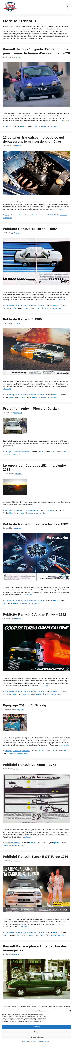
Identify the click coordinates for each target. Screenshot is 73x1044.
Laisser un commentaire (49, 126)
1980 (14, 308)
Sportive (26, 694)
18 (4, 308)
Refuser (36, 1032)
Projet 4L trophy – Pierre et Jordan (31, 408)
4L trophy (8, 452)
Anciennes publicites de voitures (16, 305)
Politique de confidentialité (29, 1041)
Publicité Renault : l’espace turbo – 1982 (35, 524)
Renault (23, 126)
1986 (18, 935)
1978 (44, 843)
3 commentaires (22, 754)
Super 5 (5, 935)
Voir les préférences (37, 1037)
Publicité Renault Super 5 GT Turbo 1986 (35, 856)
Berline (25, 308)
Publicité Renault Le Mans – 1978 (29, 764)
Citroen (21, 215)
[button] (70, 1011)
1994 (35, 126)
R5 (4, 694)
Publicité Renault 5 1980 (22, 319)
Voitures (8, 126)
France (37, 308)
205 (48, 215)
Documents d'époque (36, 305)
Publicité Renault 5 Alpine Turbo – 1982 (34, 614)
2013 (11, 513)
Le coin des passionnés (21, 452)
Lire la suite (65, 121)
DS (55, 215)
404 (51, 215)
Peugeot (28, 215)
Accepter (36, 1027)
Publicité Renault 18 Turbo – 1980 (30, 229)
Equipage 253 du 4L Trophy (25, 705)
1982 (4, 603)
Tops (7, 215)
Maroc (22, 513)
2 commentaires (17, 846)
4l (53, 452)
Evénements (17, 510)
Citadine (22, 397)
